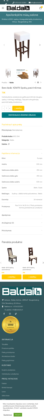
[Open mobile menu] (3, 8)
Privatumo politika (8, 348)
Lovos (4, 391)
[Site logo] (18, 8)
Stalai (4, 399)
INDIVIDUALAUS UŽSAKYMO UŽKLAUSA (22, 115)
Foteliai (4, 383)
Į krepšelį (18, 108)
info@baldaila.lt (36, 2)
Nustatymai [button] (8, 415)
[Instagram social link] (10, 313)
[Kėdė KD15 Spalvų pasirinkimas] (32, 256)
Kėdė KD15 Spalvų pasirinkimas (28, 269)
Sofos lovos (6, 395)
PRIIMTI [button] (18, 415)
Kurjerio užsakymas (8, 370)
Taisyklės (5, 344)
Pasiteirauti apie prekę (12, 124)
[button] (4, 45)
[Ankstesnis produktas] (35, 82)
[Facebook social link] (8, 144)
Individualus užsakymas (10, 374)
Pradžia (4, 82)
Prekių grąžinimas (8, 360)
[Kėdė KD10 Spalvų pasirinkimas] (11, 256)
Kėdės (12, 82)
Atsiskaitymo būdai (8, 356)
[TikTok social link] (6, 4)
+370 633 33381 (20, 2)
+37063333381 (18, 306)
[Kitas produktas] (40, 82)
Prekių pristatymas (8, 352)
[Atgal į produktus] (38, 82)
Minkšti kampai (7, 387)
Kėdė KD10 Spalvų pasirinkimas (8, 269)
